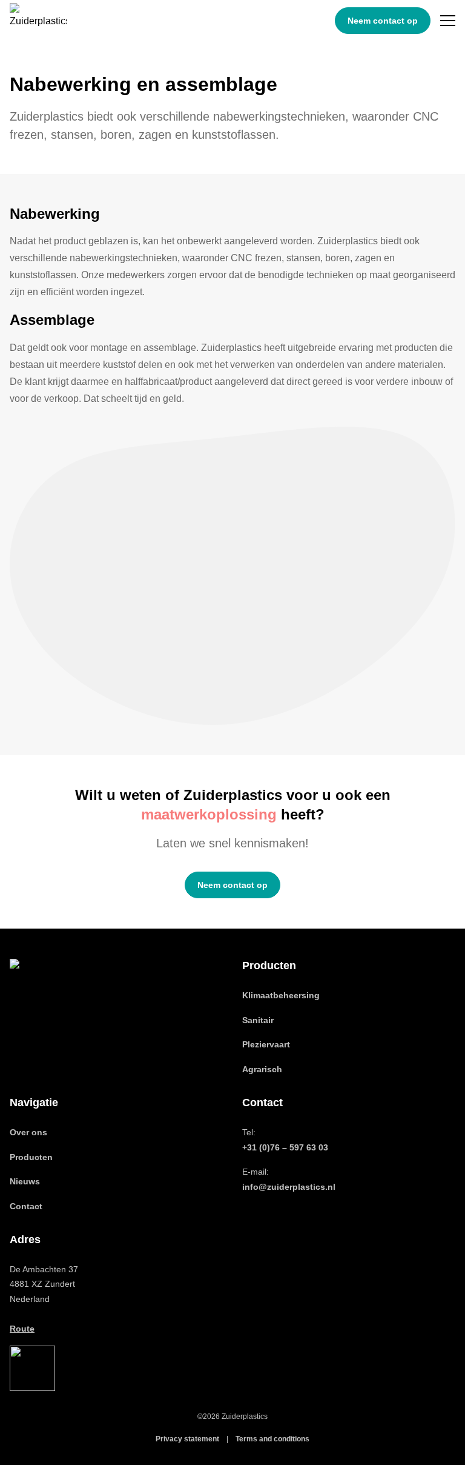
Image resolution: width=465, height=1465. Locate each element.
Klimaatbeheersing (281, 995)
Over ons (28, 1132)
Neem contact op (383, 20)
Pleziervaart (266, 1044)
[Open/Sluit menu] (447, 20)
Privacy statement (187, 1439)
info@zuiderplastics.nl (288, 1187)
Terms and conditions (272, 1439)
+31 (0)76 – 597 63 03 (285, 1147)
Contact (26, 1206)
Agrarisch (262, 1069)
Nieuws (25, 1181)
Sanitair (258, 1020)
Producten (31, 1157)
